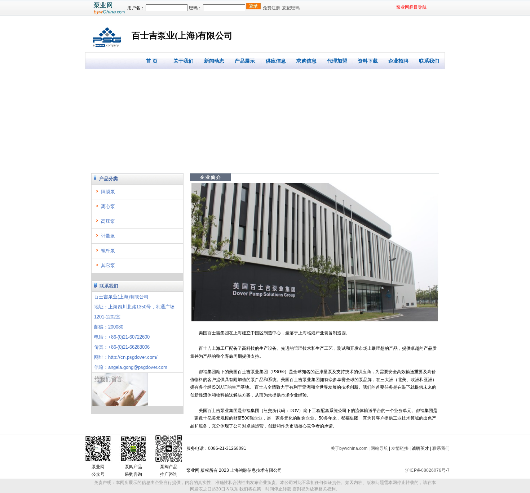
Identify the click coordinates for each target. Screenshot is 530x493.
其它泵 (108, 265)
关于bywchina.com (349, 448)
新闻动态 (214, 61)
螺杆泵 (108, 250)
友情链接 (399, 448)
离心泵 (108, 206)
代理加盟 (337, 61)
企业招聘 (398, 61)
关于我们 (183, 61)
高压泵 (108, 221)
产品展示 (245, 61)
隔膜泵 (108, 191)
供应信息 (276, 61)
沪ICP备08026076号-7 (427, 470)
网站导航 (379, 448)
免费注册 (271, 7)
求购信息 (306, 61)
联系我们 (429, 61)
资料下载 (368, 61)
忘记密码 (291, 7)
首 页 (152, 61)
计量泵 (108, 236)
